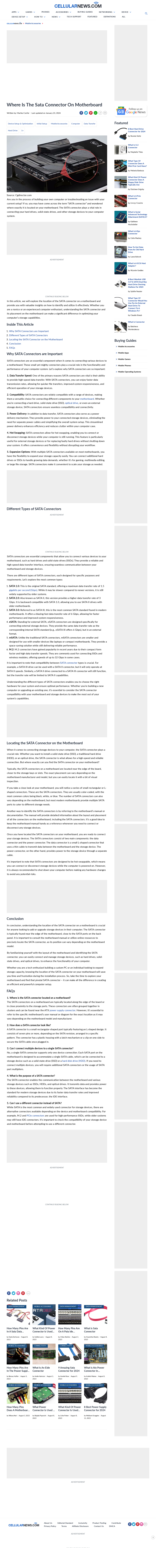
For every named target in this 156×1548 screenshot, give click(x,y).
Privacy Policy (50, 1526)
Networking (105, 12)
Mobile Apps (123, 353)
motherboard (87, 399)
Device (125, 12)
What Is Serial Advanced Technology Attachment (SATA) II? (137, 214)
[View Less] (28, 1293)
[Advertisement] (78, 1540)
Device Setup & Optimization (20, 124)
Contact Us (99, 1526)
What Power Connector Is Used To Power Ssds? (44, 1410)
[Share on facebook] (81, 113)
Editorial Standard (65, 1523)
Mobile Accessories (59, 124)
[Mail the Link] (105, 113)
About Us (48, 1523)
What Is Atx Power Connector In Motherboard (94, 1371)
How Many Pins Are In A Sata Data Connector (17, 1331)
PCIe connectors (35, 1115)
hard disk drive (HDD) (73, 1061)
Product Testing (99, 1523)
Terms (64, 1526)
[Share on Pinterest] (91, 113)
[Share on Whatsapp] (95, 113)
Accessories (62, 12)
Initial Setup (42, 124)
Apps (14, 12)
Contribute (116, 1523)
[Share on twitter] (86, 113)
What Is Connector (136, 322)
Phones (45, 12)
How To (38, 17)
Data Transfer (89, 124)
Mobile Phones (124, 366)
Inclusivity (82, 1523)
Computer (75, 124)
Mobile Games (124, 359)
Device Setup (18, 17)
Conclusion (15, 344)
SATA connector (68, 663)
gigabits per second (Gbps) (23, 590)
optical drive (71, 403)
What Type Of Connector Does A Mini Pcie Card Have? (137, 163)
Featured (92, 17)
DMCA (112, 1526)
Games (29, 12)
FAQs (12, 348)
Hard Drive (12, 131)
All (123, 17)
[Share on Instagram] (18, 1293)
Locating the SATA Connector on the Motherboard (36, 339)
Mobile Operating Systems (129, 372)
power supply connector (62, 1010)
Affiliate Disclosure (80, 1526)
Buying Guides (85, 12)
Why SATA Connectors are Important (29, 331)
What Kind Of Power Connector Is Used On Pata (69, 1410)
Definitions (110, 17)
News (55, 17)
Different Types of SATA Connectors (28, 335)
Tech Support (74, 17)
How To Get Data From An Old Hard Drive (136, 249)
